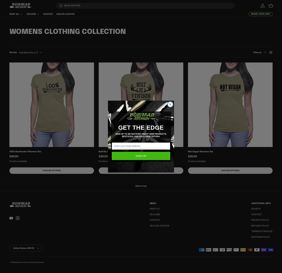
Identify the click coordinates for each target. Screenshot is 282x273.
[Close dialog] (170, 104)
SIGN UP (141, 155)
